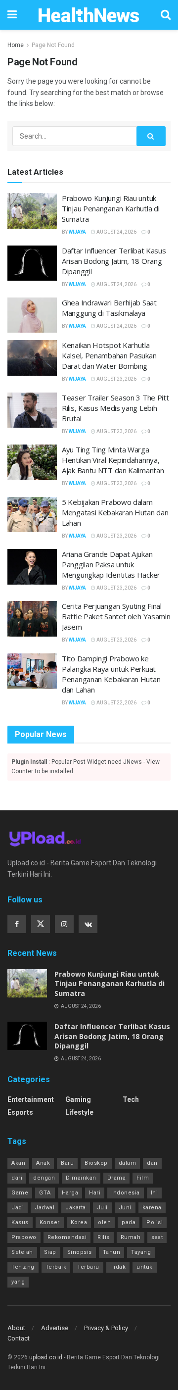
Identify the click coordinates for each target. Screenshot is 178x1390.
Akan (18, 1163)
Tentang (23, 1267)
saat (157, 1237)
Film (142, 1178)
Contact (18, 1338)
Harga (70, 1193)
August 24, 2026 (115, 232)
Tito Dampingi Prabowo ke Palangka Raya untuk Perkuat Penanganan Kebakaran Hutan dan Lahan (111, 674)
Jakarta (75, 1207)
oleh (104, 1222)
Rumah (131, 1237)
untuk (144, 1267)
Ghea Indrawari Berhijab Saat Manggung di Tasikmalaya (109, 308)
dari (16, 1178)
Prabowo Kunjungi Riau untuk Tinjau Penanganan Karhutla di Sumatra (110, 208)
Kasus (20, 1222)
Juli (102, 1207)
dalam (127, 1163)
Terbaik (56, 1267)
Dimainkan (81, 1178)
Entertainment (30, 1099)
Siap (50, 1252)
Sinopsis (79, 1252)
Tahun (112, 1252)
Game (19, 1193)
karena (152, 1207)
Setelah (22, 1252)
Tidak (118, 1267)
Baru (67, 1163)
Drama (116, 1178)
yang (18, 1282)
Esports (20, 1112)
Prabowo (24, 1237)
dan (152, 1163)
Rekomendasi (67, 1237)
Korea (79, 1222)
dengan (44, 1178)
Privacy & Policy (106, 1328)
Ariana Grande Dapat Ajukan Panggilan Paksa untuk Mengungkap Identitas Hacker (111, 564)
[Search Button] (151, 136)
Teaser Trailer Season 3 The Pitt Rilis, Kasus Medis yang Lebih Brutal (115, 408)
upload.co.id (45, 1357)
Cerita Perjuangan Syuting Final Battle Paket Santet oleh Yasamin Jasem (116, 616)
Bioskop (96, 1163)
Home (15, 45)
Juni (125, 1207)
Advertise (54, 1328)
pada (128, 1222)
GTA (45, 1193)
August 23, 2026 (115, 379)
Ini (154, 1193)
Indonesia (125, 1193)
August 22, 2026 (115, 702)
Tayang (141, 1252)
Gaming (78, 1099)
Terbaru (88, 1267)
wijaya (77, 232)
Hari (94, 1193)
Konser (50, 1222)
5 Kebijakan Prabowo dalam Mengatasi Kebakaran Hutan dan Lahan (115, 512)
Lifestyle (79, 1112)
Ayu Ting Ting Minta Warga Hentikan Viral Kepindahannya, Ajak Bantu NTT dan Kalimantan (113, 460)
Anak (43, 1163)
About (16, 1328)
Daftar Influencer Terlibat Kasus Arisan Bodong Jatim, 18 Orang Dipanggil (114, 261)
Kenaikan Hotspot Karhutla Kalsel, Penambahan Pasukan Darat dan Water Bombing (109, 355)
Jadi (17, 1207)
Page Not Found (53, 45)
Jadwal (44, 1207)
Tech (131, 1099)
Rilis (103, 1237)
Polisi (154, 1222)
